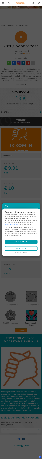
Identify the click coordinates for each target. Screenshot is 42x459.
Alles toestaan (21, 242)
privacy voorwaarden (11, 224)
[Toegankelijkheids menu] (40, 457)
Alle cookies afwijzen (21, 253)
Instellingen (21, 248)
